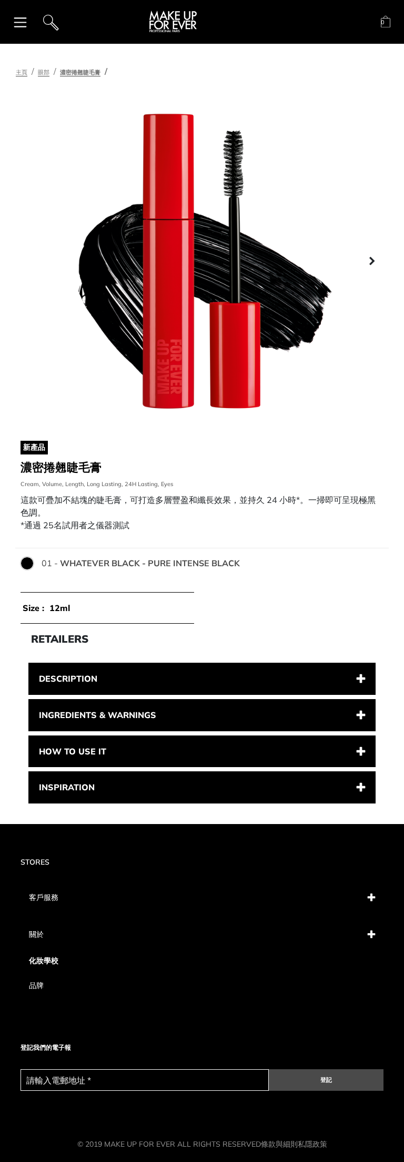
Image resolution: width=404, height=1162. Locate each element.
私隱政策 (312, 1144)
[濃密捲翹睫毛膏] (201, 261)
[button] (32, 261)
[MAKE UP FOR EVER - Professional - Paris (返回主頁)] (173, 22)
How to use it (72, 751)
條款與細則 (279, 1144)
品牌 (36, 985)
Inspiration (67, 787)
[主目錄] (20, 22)
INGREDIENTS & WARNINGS (97, 715)
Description (68, 678)
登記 (326, 1079)
